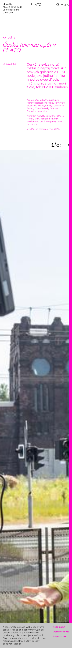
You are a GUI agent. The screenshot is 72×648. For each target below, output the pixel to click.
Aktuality (9, 37)
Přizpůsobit (59, 627)
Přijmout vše (59, 636)
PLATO (35, 4)
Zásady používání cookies (21, 642)
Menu (65, 4)
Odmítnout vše (61, 631)
